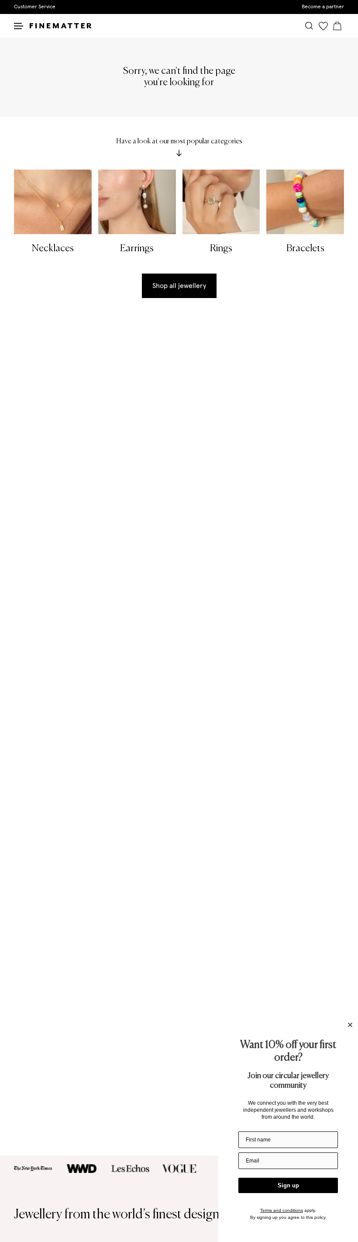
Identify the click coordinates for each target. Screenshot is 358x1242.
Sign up (288, 1185)
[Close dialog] (350, 1024)
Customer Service (34, 7)
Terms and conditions (281, 1210)
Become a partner (323, 7)
